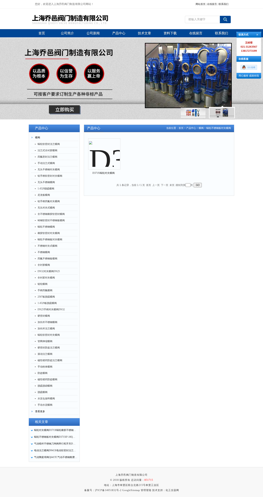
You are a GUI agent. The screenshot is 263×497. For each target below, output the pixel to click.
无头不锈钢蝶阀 (46, 182)
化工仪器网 (172, 490)
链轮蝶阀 (42, 284)
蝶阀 (37, 137)
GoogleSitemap (131, 490)
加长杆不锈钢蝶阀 (47, 322)
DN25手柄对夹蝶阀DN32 (51, 309)
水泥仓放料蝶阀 (46, 398)
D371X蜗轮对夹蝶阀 (103, 173)
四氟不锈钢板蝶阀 (47, 258)
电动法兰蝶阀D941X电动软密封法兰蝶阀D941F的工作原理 (55, 450)
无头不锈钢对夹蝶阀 (49, 169)
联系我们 (223, 4)
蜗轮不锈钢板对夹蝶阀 (50, 239)
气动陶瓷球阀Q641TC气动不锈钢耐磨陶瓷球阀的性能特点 (55, 457)
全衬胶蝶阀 (44, 264)
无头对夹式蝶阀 (46, 207)
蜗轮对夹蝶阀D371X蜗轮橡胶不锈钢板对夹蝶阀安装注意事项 (55, 430)
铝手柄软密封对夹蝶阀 (50, 175)
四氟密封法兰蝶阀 (47, 156)
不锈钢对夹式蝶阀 (47, 245)
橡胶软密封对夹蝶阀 (49, 233)
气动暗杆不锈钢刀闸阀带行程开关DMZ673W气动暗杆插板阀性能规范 (55, 443)
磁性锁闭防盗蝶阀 (47, 379)
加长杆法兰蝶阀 (46, 328)
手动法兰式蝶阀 (46, 163)
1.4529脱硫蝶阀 (46, 188)
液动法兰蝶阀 (45, 354)
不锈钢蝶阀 (44, 252)
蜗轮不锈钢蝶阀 (46, 226)
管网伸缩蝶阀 (45, 341)
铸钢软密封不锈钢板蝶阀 (51, 220)
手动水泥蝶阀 (45, 404)
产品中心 (191, 128)
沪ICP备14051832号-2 (108, 490)
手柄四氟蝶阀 (45, 290)
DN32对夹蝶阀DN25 (49, 271)
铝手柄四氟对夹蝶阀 (49, 201)
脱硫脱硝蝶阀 (45, 385)
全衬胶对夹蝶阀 (46, 277)
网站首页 (200, 4)
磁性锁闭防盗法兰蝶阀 (50, 360)
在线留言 (212, 4)
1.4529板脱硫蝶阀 (47, 303)
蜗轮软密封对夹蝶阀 (49, 334)
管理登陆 (146, 490)
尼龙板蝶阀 (44, 195)
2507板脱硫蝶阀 (46, 296)
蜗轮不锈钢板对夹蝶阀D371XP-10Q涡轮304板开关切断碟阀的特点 (55, 436)
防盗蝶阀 (42, 373)
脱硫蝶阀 (42, 392)
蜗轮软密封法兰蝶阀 (49, 144)
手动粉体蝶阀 (45, 366)
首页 (181, 128)
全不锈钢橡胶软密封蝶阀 (51, 214)
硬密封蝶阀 (44, 315)
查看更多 (40, 411)
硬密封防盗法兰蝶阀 (49, 347)
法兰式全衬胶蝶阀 (47, 150)
